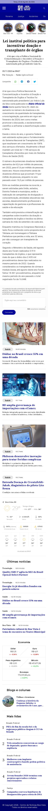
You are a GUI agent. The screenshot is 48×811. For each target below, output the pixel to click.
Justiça (21, 16)
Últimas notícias (19, 561)
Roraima (9, 16)
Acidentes (33, 16)
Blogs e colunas (18, 690)
